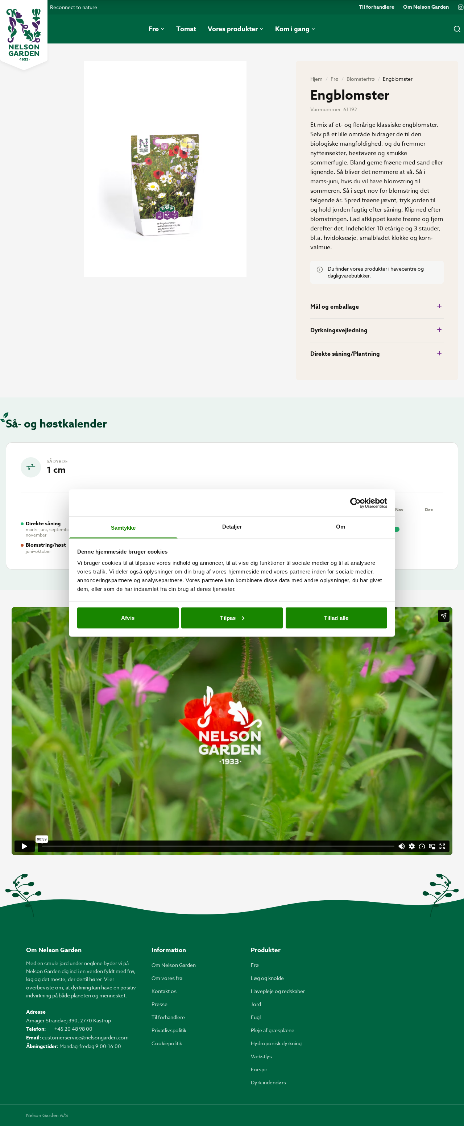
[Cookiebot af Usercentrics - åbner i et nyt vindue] (355, 502)
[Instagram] (460, 7)
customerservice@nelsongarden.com (85, 1037)
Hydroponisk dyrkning (276, 1043)
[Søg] (457, 29)
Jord (256, 1004)
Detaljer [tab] (232, 527)
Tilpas (228, 617)
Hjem (316, 78)
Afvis (127, 617)
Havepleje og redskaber (278, 991)
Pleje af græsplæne (272, 1030)
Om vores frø (167, 978)
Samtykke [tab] (123, 528)
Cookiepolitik (167, 1043)
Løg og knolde (267, 978)
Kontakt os (164, 991)
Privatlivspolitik (169, 1030)
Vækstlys (261, 1056)
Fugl (256, 1017)
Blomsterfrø (361, 78)
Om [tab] (340, 527)
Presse (159, 1004)
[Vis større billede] (165, 169)
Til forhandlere (376, 7)
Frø (335, 78)
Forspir (259, 1069)
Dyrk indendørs (268, 1082)
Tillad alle (336, 617)
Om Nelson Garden (426, 7)
